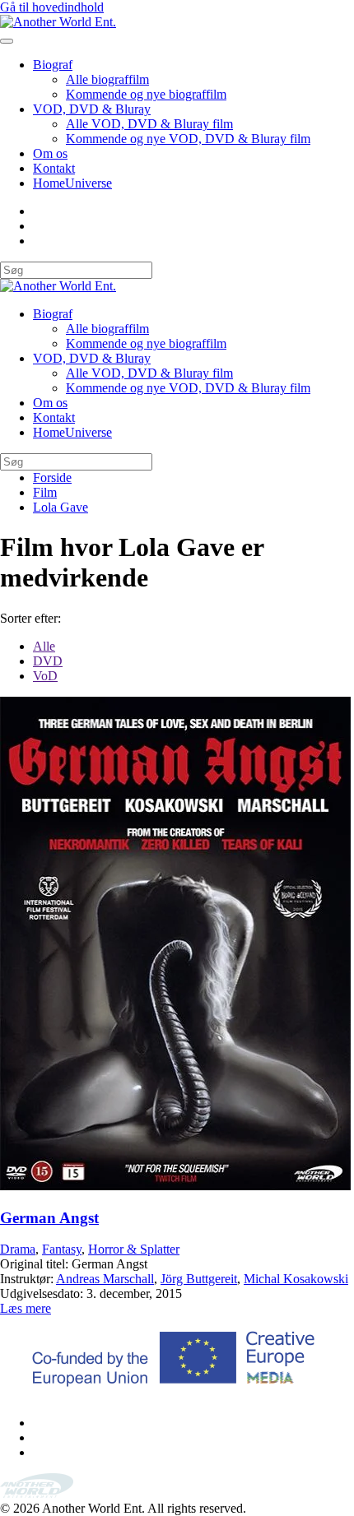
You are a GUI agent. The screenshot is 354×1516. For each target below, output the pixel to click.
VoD (45, 676)
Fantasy (62, 1249)
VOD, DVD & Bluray (92, 109)
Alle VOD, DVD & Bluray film (149, 124)
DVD (48, 661)
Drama (17, 1249)
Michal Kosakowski (296, 1279)
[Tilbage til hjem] (58, 22)
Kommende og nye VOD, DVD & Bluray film (188, 139)
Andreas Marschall (105, 1279)
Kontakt (54, 168)
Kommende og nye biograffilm (146, 94)
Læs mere (25, 1308)
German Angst (49, 1217)
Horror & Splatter (133, 1249)
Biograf (52, 65)
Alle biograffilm (107, 79)
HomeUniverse (72, 183)
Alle (44, 646)
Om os (50, 153)
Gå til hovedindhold (52, 7)
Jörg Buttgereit (199, 1279)
